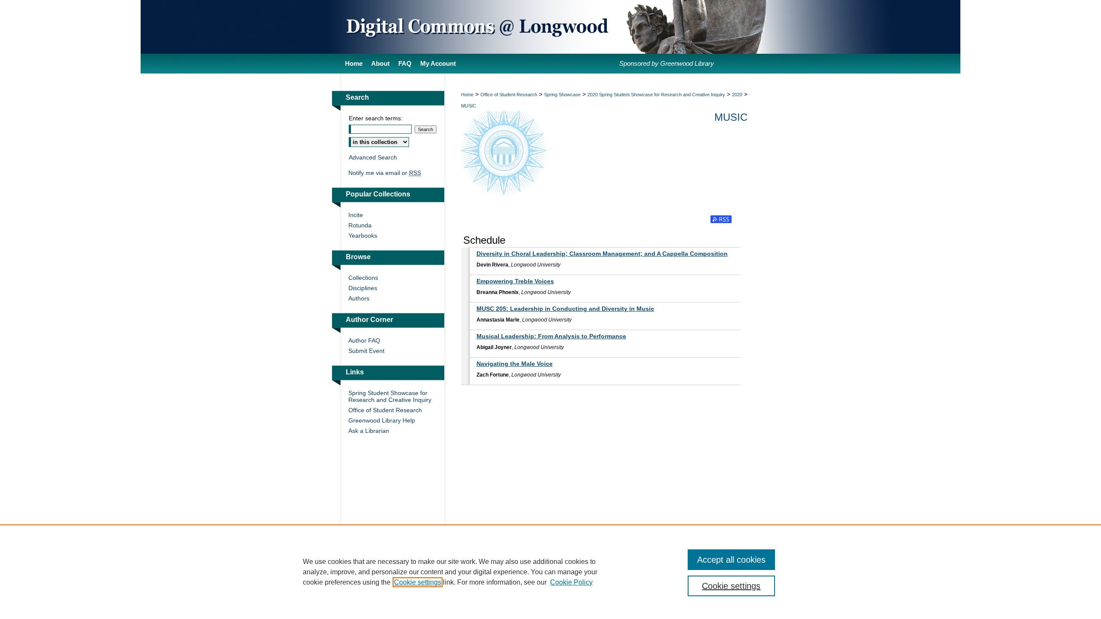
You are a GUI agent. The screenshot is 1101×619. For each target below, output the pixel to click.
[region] (550, 571)
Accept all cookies (731, 559)
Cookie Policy (571, 582)
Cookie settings (417, 582)
